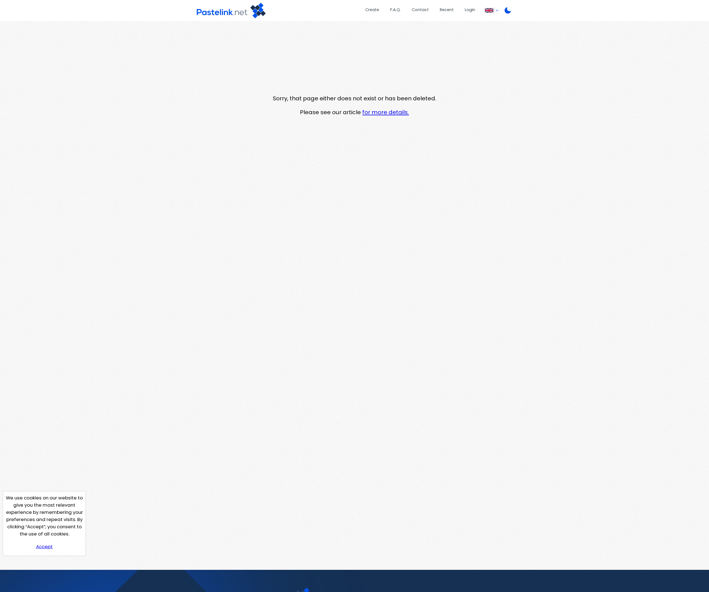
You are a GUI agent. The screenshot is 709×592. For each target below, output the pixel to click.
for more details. (385, 112)
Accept (44, 546)
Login (470, 9)
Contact (420, 9)
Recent (447, 9)
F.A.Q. (395, 9)
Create (372, 9)
